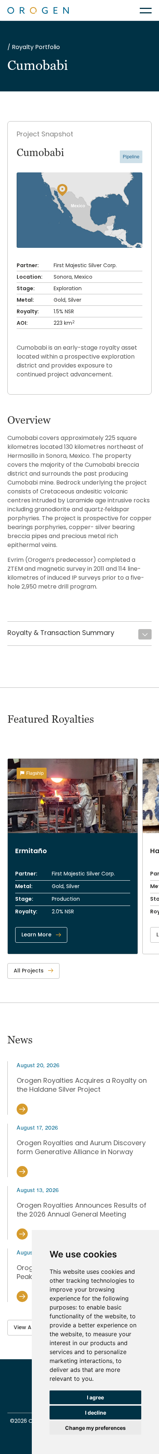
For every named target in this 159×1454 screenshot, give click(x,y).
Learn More (36, 935)
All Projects (29, 971)
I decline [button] (95, 1412)
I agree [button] (95, 1397)
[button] (146, 10)
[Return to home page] (38, 10)
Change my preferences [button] (95, 1428)
